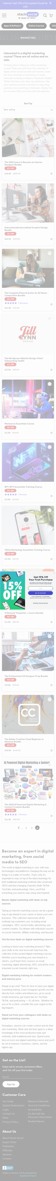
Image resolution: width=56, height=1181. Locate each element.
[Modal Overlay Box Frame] (28, 590)
